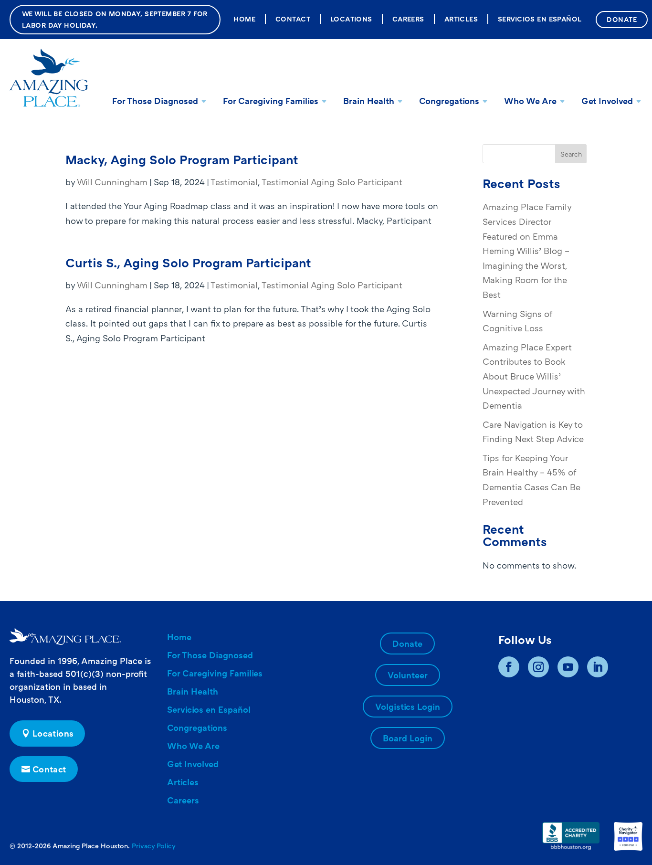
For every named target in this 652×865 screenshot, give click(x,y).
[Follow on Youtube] (567, 666)
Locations (351, 19)
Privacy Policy (154, 846)
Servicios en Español (539, 19)
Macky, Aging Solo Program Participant (181, 159)
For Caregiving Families (270, 100)
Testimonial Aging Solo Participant (332, 182)
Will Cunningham (112, 182)
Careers (408, 19)
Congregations (449, 100)
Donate (622, 19)
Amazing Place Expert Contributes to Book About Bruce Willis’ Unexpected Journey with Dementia (534, 376)
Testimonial (234, 182)
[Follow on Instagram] (538, 666)
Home (244, 19)
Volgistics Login (407, 706)
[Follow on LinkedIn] (597, 666)
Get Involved (607, 100)
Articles (461, 19)
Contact (292, 19)
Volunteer (408, 675)
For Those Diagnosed (155, 100)
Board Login (407, 738)
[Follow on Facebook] (508, 666)
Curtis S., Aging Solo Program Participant (188, 262)
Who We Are (530, 100)
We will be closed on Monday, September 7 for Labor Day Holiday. (114, 19)
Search (571, 154)
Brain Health (368, 100)
